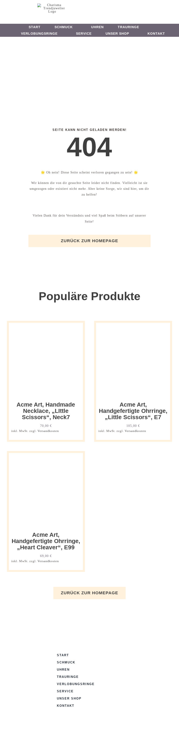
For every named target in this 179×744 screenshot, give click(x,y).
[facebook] (85, 8)
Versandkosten (48, 431)
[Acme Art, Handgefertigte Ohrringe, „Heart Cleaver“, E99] (46, 458)
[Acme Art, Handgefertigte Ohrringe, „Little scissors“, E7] (133, 328)
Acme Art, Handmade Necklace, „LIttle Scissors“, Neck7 (46, 411)
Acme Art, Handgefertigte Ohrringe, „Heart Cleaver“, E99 (46, 541)
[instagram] (93, 8)
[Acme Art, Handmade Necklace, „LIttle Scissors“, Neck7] (46, 328)
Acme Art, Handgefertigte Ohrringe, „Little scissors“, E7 (133, 411)
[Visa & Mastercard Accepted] (117, 654)
